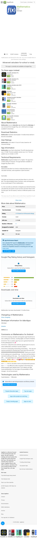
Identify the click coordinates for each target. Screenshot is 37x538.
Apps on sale (27, 401)
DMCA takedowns (5, 507)
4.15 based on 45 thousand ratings (25, 213)
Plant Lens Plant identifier (7, 482)
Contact (3, 496)
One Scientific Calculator (13, 116)
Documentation (4, 503)
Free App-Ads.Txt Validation (7, 517)
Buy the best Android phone (26, 469)
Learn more (6, 248)
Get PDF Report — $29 (9, 251)
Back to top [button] (33, 524)
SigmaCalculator (11, 109)
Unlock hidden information (18, 270)
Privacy (3, 500)
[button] (18, 330)
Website (3, 326)
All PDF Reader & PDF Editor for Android (8, 487)
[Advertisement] (18, 33)
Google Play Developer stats (26, 458)
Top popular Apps (24, 465)
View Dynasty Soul (5, 479)
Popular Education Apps (11, 391)
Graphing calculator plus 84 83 (14, 85)
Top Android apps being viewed (8, 475)
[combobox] (26, 2)
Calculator (9, 91)
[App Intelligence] (3, 523)
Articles (3, 510)
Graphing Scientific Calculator (14, 97)
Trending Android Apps (25, 462)
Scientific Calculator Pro (12, 72)
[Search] (34, 2)
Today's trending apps (12, 401)
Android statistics (24, 455)
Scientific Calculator (12, 103)
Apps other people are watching (18, 396)
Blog (2, 514)
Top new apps (28, 391)
